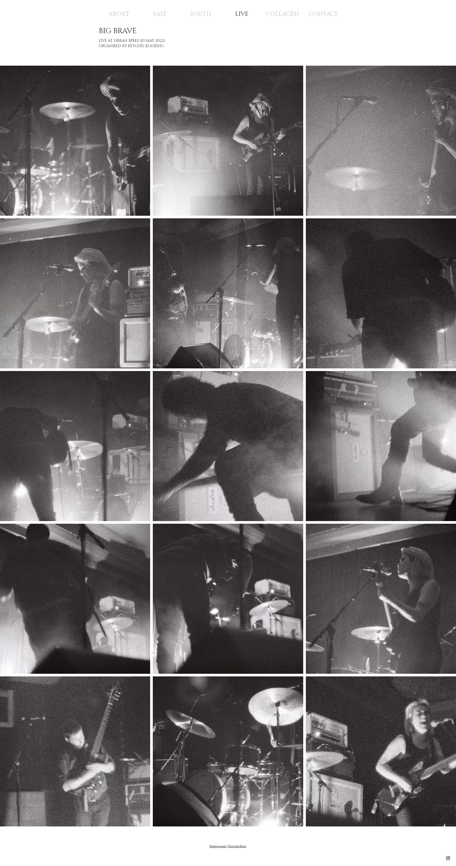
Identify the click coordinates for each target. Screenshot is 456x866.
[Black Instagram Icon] (448, 858)
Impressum (218, 846)
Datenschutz (237, 846)
